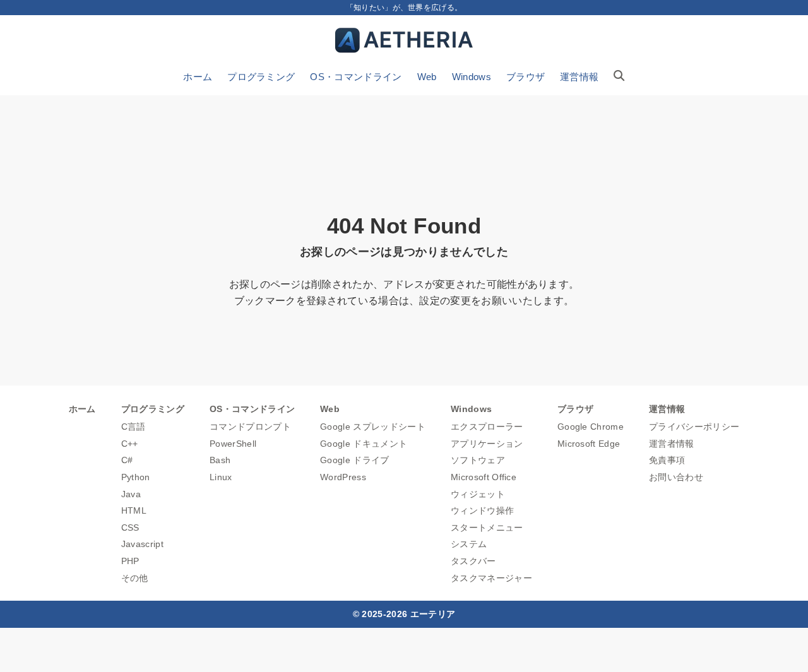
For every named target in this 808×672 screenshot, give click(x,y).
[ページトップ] (779, 643)
